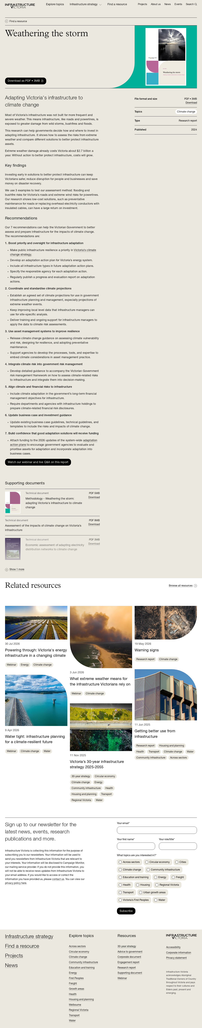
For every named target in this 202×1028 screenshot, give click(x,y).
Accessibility (173, 947)
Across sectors (178, 758)
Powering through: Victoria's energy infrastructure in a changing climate (36, 653)
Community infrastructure (86, 788)
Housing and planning (84, 794)
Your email (123, 823)
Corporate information (178, 953)
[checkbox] (120, 862)
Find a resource (117, 4)
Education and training (82, 968)
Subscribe (126, 911)
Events (178, 4)
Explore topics (55, 4)
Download (94, 497)
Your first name (126, 839)
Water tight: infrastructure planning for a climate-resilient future (35, 739)
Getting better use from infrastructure (155, 734)
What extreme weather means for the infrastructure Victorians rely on (100, 681)
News (167, 4)
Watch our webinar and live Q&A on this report (38, 462)
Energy (25, 665)
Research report (145, 659)
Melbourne (75, 1005)
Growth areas (76, 989)
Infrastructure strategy (29, 936)
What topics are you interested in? (137, 855)
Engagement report (128, 962)
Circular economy (105, 776)
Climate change (186, 112)
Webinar (11, 665)
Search (190, 4)
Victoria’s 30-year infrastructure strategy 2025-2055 (97, 764)
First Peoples (76, 978)
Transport (106, 794)
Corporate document (129, 957)
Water (47, 751)
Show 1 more (16, 569)
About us (156, 4)
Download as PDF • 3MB (24, 81)
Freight (73, 983)
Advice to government (130, 952)
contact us (58, 879)
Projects (142, 4)
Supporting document (130, 973)
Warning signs (147, 650)
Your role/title (167, 839)
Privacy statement (176, 958)
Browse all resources (181, 586)
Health (109, 788)
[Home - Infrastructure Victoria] (20, 6)
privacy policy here (15, 883)
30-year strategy (81, 776)
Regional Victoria (81, 800)
